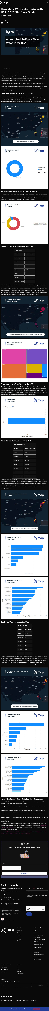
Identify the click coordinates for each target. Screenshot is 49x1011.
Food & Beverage (37, 937)
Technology (19, 930)
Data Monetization (37, 959)
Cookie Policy (33, 1000)
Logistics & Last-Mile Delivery (39, 933)
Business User (4, 971)
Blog (18, 967)
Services (19, 934)
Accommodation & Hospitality (39, 939)
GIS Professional (4, 969)
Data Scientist (4, 967)
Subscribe (40, 985)
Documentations (20, 973)
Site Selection (36, 952)
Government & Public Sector (39, 935)
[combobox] (34, 888)
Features (19, 932)
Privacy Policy (18, 1000)
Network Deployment (38, 949)
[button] (47, 2)
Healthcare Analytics (38, 947)
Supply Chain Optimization (39, 954)
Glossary (19, 971)
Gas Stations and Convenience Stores (40, 931)
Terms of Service (26, 1000)
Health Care (36, 941)
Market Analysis (37, 956)
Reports (18, 969)
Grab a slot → (36, 1008)
